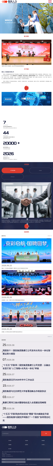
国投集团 (3, 459)
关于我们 (9, 440)
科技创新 (43, 440)
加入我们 (9, 448)
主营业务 (26, 440)
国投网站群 (29, 459)
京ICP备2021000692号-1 (32, 464)
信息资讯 (26, 444)
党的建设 (9, 444)
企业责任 (43, 444)
